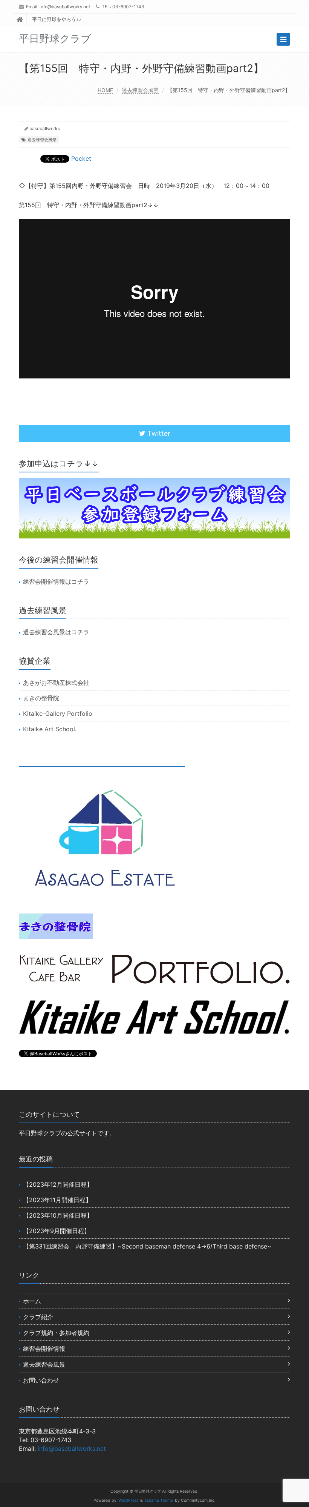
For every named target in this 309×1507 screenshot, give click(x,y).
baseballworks (44, 128)
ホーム (32, 1301)
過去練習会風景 (140, 90)
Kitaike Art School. (49, 729)
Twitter (157, 433)
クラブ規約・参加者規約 (56, 1332)
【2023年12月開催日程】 (58, 1184)
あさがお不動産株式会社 (56, 682)
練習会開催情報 (44, 1348)
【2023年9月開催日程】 (56, 1231)
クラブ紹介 (38, 1317)
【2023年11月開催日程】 (57, 1200)
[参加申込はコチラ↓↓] (154, 508)
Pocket (81, 158)
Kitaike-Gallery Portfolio (57, 713)
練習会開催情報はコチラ (56, 581)
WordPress (128, 1500)
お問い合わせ (41, 1380)
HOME (105, 90)
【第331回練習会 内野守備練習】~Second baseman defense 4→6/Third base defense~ (147, 1246)
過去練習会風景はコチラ (56, 632)
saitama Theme (159, 1500)
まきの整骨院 (41, 698)
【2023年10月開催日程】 (58, 1215)
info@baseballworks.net (65, 6)
